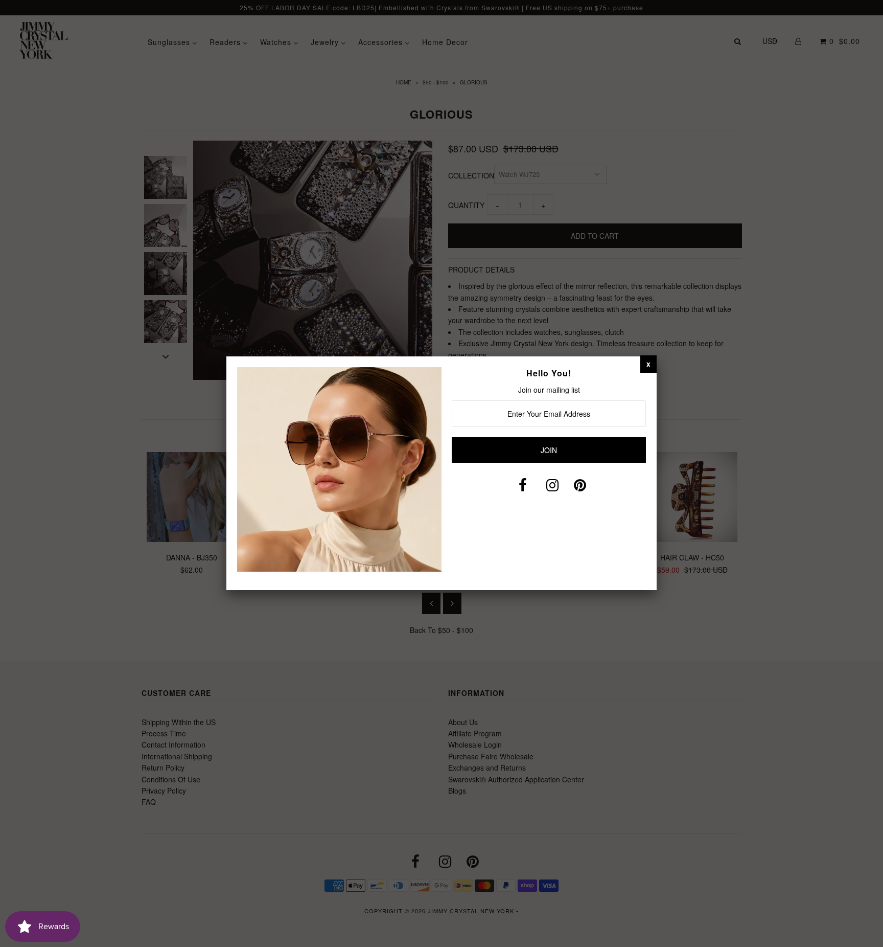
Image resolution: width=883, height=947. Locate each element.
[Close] (648, 363)
